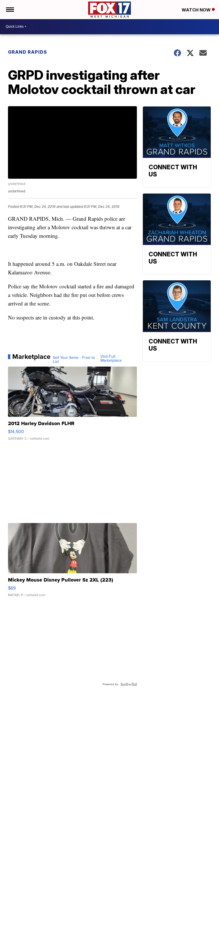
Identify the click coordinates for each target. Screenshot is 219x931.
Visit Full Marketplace (111, 359)
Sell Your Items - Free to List (74, 360)
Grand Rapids (27, 52)
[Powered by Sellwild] (128, 684)
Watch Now (197, 10)
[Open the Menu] (9, 9)
